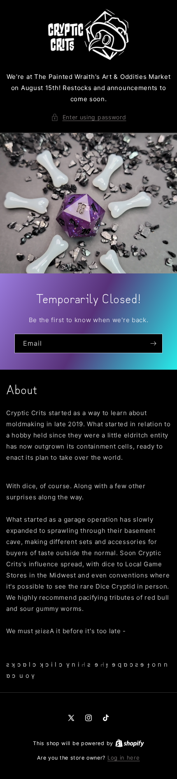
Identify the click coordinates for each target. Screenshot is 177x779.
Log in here (123, 757)
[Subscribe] (153, 343)
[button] (88, 117)
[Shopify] (129, 743)
